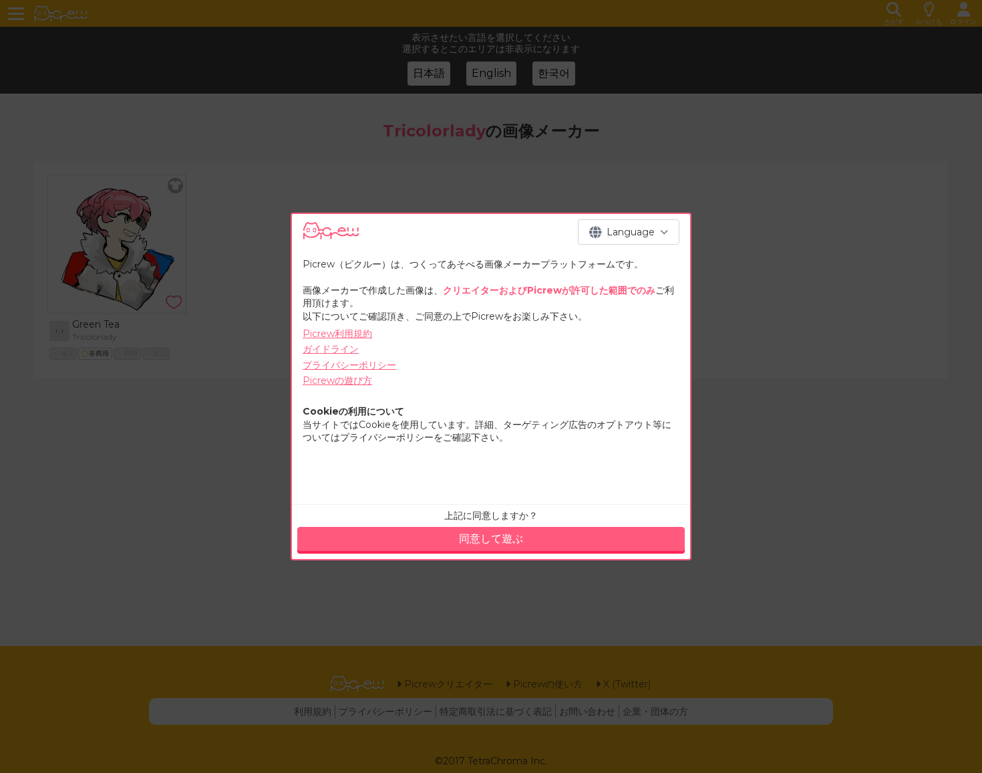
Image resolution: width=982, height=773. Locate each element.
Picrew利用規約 (337, 334)
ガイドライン (331, 349)
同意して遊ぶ (491, 538)
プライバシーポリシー (349, 365)
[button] (628, 232)
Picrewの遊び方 (337, 380)
